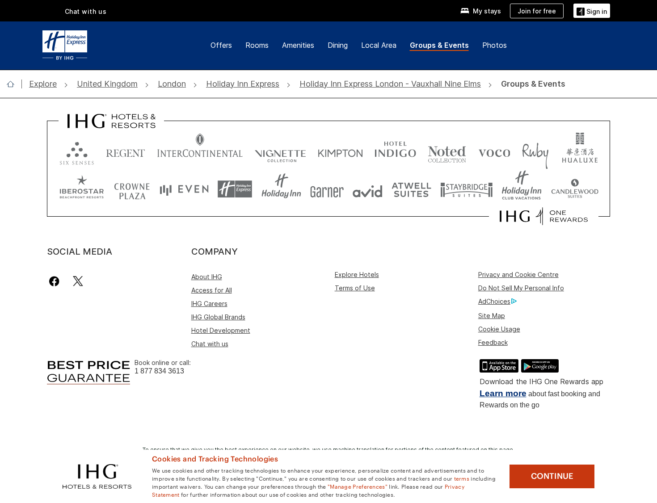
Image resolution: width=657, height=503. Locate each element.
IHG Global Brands (218, 317)
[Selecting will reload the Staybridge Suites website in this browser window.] (467, 189)
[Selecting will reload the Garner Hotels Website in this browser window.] (327, 189)
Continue (552, 476)
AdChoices (494, 301)
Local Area (378, 45)
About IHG (206, 277)
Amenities (298, 45)
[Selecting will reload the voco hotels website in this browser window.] (494, 151)
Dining (338, 45)
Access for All (211, 290)
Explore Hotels (357, 274)
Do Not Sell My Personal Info (521, 288)
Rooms (257, 45)
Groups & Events (439, 45)
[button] (591, 10)
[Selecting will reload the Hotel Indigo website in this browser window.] (395, 151)
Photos (494, 45)
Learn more (503, 393)
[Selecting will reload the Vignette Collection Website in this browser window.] (280, 151)
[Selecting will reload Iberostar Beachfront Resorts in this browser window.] (82, 189)
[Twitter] (78, 281)
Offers (221, 45)
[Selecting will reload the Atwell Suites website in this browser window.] (411, 189)
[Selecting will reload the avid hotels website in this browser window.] (368, 189)
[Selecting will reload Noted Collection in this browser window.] (447, 151)
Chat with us (209, 344)
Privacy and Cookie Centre (518, 274)
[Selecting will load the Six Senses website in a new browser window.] (77, 151)
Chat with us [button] (86, 11)
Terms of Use (355, 288)
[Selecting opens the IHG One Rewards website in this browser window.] (544, 216)
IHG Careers (209, 303)
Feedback (493, 342)
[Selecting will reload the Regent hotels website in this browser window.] (125, 151)
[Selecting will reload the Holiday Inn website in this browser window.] (281, 189)
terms (462, 478)
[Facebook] (56, 281)
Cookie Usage (499, 329)
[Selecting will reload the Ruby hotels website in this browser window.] (535, 151)
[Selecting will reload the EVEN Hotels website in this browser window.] (184, 189)
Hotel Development (220, 330)
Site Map (491, 315)
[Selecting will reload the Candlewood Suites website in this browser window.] (574, 189)
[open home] (14, 84)
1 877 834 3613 (159, 371)
